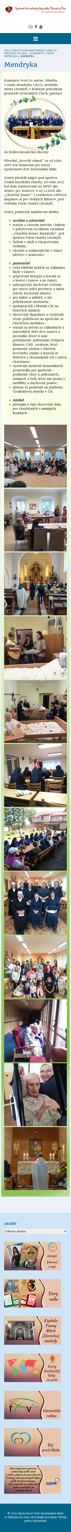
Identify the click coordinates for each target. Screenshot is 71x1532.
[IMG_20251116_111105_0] (35, 1030)
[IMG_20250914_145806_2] (35, 967)
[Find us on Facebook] (36, 26)
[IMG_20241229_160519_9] (35, 647)
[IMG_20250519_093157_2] (35, 775)
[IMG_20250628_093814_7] (35, 903)
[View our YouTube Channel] (40, 26)
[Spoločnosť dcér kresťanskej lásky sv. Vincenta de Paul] (35, 10)
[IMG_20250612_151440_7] (35, 839)
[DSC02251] (35, 1158)
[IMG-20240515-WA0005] (35, 1094)
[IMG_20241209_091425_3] (35, 456)
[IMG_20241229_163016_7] (35, 711)
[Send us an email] (30, 26)
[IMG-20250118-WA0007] (35, 583)
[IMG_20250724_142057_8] (35, 520)
